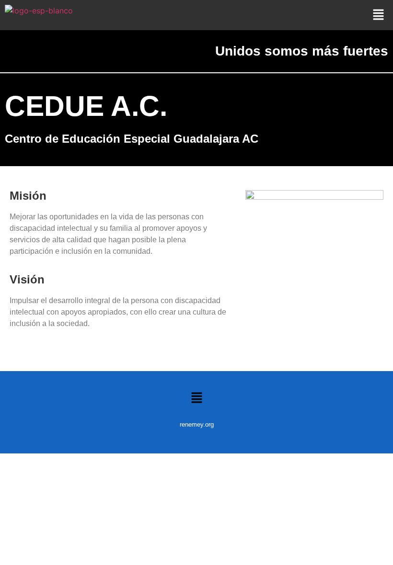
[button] (378, 15)
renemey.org (197, 424)
